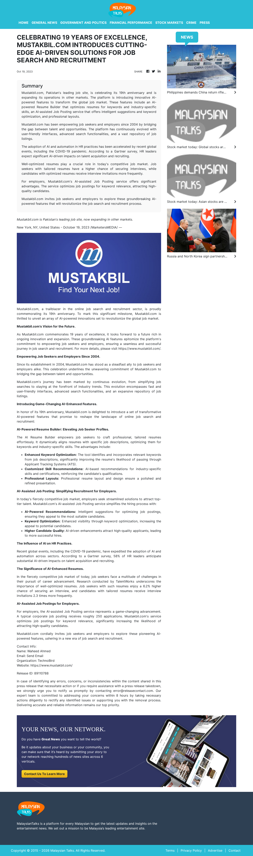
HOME (23, 23)
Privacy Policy (191, 850)
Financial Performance (131, 23)
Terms (170, 850)
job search (94, 309)
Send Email (35, 656)
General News (44, 23)
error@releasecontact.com (133, 691)
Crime (191, 23)
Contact (234, 850)
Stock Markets (169, 23)
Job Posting (85, 504)
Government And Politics (83, 23)
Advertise (215, 850)
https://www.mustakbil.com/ (139, 348)
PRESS (205, 23)
